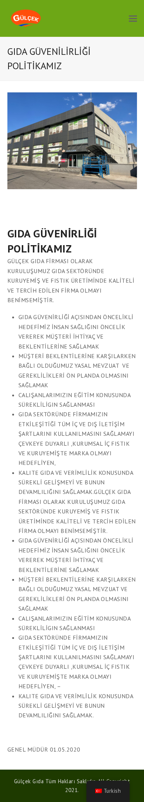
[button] (133, 18)
